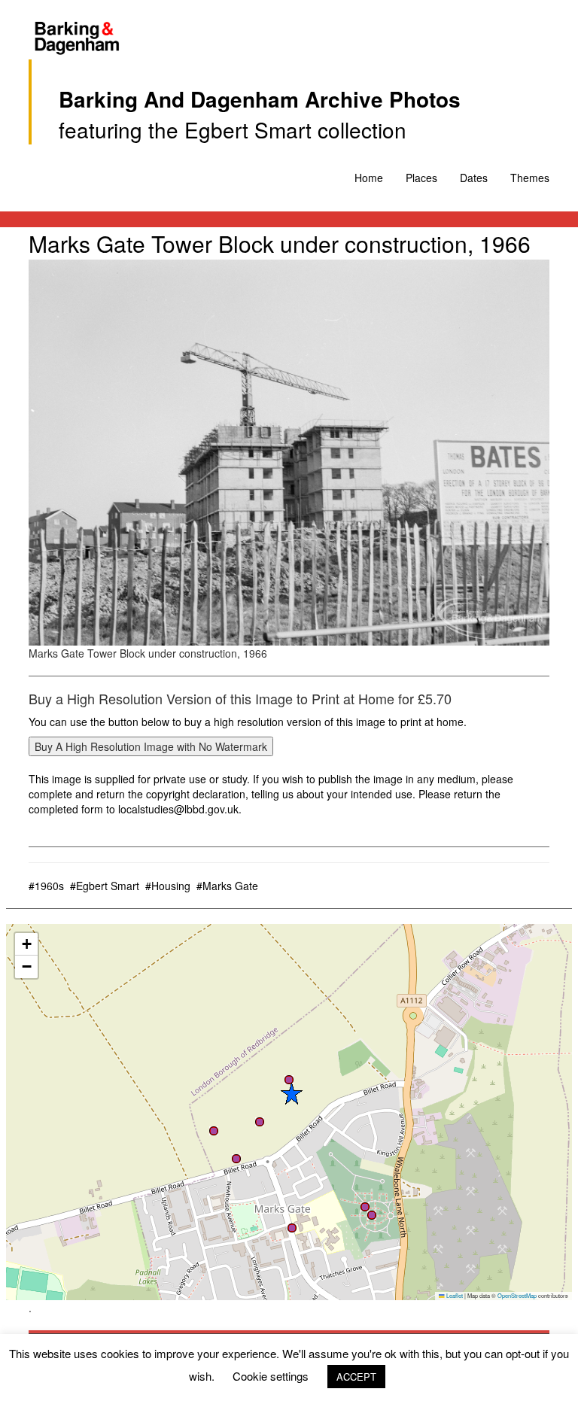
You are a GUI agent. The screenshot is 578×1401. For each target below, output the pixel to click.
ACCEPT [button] (356, 1376)
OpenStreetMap (517, 1295)
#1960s (46, 885)
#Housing (167, 885)
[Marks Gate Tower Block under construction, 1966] (289, 453)
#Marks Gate (227, 885)
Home (368, 177)
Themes (529, 177)
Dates (474, 177)
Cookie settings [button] (271, 1376)
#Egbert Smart (104, 885)
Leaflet (454, 1295)
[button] (291, 1093)
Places (421, 177)
